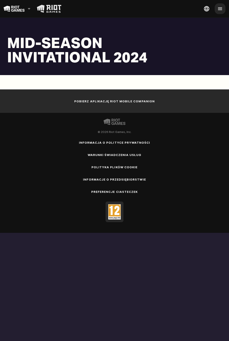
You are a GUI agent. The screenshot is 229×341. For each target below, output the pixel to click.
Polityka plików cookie (114, 167)
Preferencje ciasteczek (114, 192)
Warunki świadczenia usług (115, 155)
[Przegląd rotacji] (49, 8)
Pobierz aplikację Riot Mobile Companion (114, 101)
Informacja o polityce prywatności (114, 142)
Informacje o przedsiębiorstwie (114, 179)
